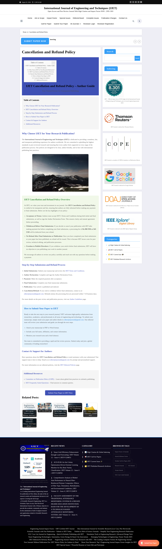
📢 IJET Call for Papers (115, 250)
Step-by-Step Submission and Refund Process (41, 74)
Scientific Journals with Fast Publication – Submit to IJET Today (49, 531)
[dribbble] (136, 2)
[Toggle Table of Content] (52, 62)
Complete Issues (92, 18)
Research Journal (119, 465)
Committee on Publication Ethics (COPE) (40, 379)
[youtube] (141, 2)
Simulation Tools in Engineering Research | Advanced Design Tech (110, 534)
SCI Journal (131, 465)
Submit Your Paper (61, 24)
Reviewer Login (89, 24)
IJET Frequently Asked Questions (37, 383)
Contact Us (123, 18)
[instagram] (138, 2)
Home (30, 18)
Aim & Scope (39, 18)
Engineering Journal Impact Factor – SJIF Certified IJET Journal (52, 529)
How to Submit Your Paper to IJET (42, 76)
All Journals (74, 24)
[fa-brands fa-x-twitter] (133, 2)
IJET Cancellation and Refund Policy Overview (42, 72)
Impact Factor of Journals (122, 452)
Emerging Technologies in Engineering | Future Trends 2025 (111, 537)
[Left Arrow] (135, 41)
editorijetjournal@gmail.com (34, 294)
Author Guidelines (76, 299)
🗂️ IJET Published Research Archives (119, 259)
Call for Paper (46, 24)
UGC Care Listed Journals (122, 475)
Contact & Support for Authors (42, 78)
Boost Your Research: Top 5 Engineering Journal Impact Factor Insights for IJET (109, 542)
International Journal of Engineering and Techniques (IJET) (80, 8)
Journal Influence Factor (121, 456)
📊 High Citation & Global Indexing (119, 245)
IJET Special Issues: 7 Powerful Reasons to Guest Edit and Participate (80, 545)
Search (110, 51)
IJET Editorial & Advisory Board (40, 540)
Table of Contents (41, 68)
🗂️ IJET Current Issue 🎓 (116, 254)
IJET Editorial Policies (68, 365)
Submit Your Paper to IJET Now (60, 393)
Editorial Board (78, 18)
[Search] (133, 21)
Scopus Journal (119, 470)
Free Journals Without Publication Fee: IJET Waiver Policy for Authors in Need (51, 542)
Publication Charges (108, 18)
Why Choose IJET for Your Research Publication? (41, 70)
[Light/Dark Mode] (139, 21)
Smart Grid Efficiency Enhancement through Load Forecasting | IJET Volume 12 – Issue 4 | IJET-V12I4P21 (65, 455)
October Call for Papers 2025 (122, 461)
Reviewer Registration (105, 24)
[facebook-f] (130, 2)
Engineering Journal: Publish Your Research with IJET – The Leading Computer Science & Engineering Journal (93, 540)
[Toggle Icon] (21, 21)
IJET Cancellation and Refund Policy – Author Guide (40, 65)
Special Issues (65, 18)
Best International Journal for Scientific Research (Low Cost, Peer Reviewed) (103, 529)
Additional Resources (41, 80)
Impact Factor (52, 18)
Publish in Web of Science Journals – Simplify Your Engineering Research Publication (104, 531)
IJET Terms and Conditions (75, 271)
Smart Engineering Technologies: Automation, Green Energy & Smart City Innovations (58, 537)
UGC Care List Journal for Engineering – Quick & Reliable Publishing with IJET (56, 534)
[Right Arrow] (139, 41)
